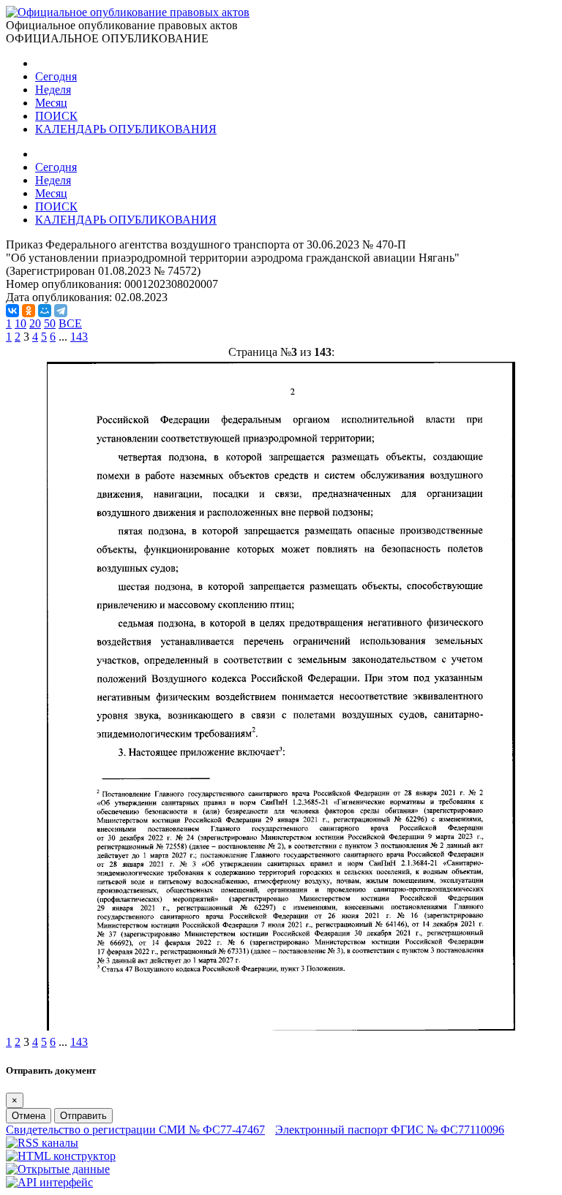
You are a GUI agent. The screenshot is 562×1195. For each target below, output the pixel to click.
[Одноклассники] (28, 310)
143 (79, 336)
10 (20, 323)
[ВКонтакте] (12, 310)
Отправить (83, 1115)
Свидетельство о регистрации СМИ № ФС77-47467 (135, 1129)
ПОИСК (56, 116)
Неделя (53, 89)
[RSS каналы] (42, 1143)
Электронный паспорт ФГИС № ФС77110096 (389, 1129)
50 (50, 323)
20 (35, 323)
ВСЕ (70, 323)
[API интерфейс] (49, 1182)
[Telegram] (60, 310)
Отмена (28, 1115)
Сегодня (56, 76)
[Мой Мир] (44, 310)
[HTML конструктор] (61, 1156)
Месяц (51, 102)
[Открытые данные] (58, 1169)
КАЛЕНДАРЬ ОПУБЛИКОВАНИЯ (126, 129)
